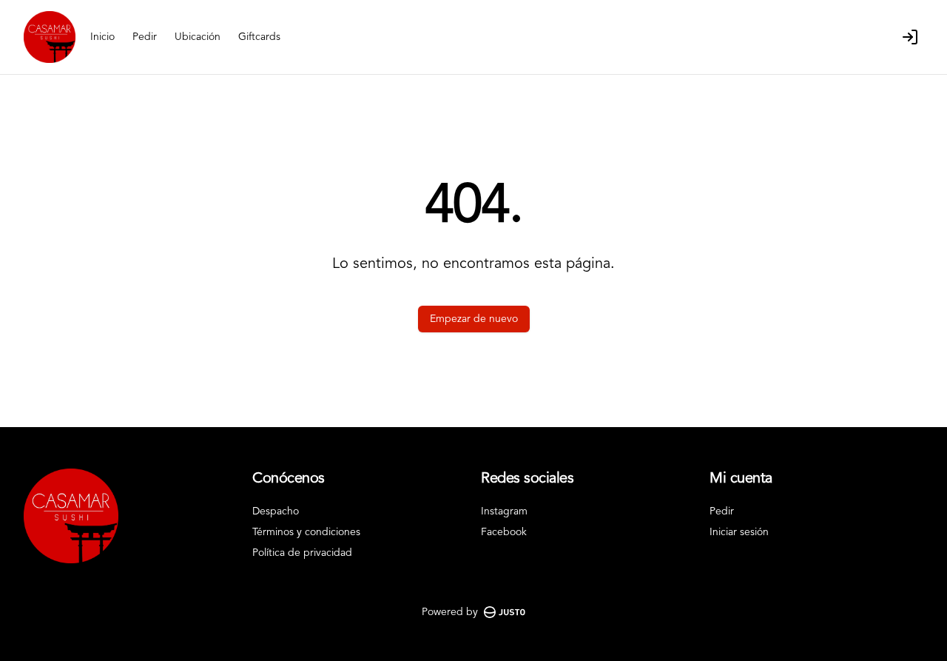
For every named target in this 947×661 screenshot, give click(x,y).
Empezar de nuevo (474, 319)
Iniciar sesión (739, 532)
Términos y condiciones (306, 532)
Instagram (504, 511)
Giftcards (259, 37)
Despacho (275, 511)
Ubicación (197, 37)
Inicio (102, 37)
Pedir (144, 37)
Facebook (504, 532)
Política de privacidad (302, 553)
